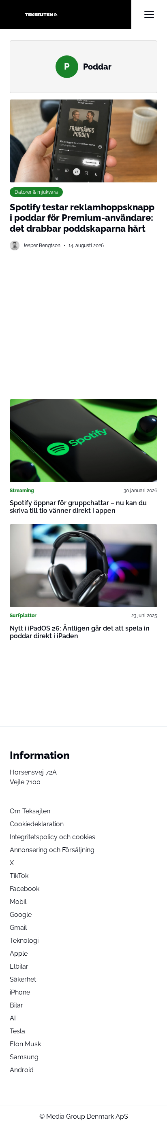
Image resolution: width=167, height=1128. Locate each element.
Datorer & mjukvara (36, 192)
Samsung (24, 1057)
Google (21, 914)
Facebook (24, 889)
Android (22, 1070)
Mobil (18, 902)
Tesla (17, 1031)
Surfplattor (23, 615)
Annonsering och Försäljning (52, 850)
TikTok (19, 876)
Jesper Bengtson (41, 245)
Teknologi (24, 940)
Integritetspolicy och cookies (52, 837)
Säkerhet (23, 979)
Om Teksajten (30, 811)
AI (13, 1018)
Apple (19, 953)
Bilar (16, 1005)
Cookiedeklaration (37, 824)
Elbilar (19, 966)
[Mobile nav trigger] (149, 14)
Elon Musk (25, 1044)
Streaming (22, 490)
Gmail (18, 927)
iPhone (20, 992)
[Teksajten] (70, 14)
